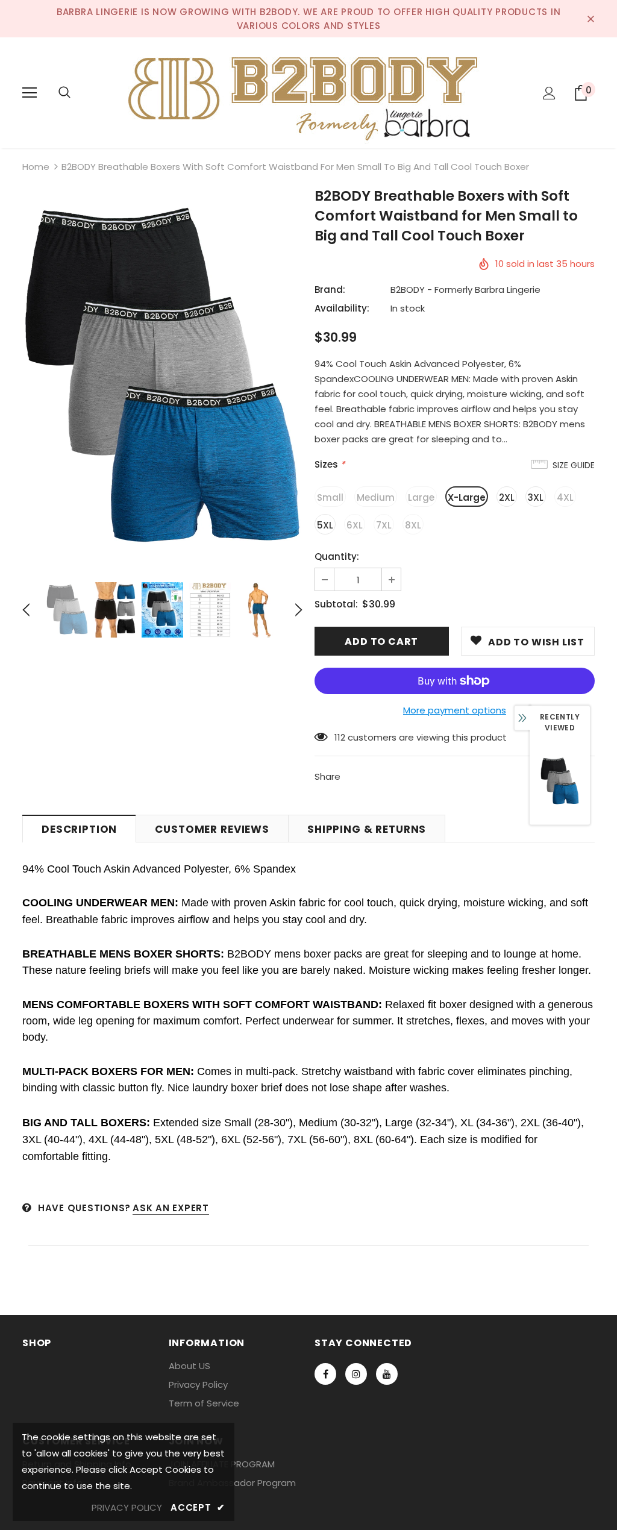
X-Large (467, 497)
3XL (535, 497)
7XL (384, 525)
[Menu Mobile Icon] (29, 93)
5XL (325, 525)
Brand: (330, 289)
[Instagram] (356, 1374)
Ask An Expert (171, 1208)
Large (421, 497)
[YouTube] (387, 1374)
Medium (376, 497)
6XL (354, 525)
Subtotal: (336, 604)
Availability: (342, 308)
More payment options (454, 710)
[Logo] (308, 92)
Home (35, 166)
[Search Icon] (64, 93)
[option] (162, 377)
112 (339, 737)
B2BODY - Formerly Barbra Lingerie (465, 289)
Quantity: (337, 556)
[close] (590, 19)
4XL (565, 497)
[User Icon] (549, 93)
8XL (413, 525)
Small (330, 497)
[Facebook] (325, 1374)
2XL (507, 497)
